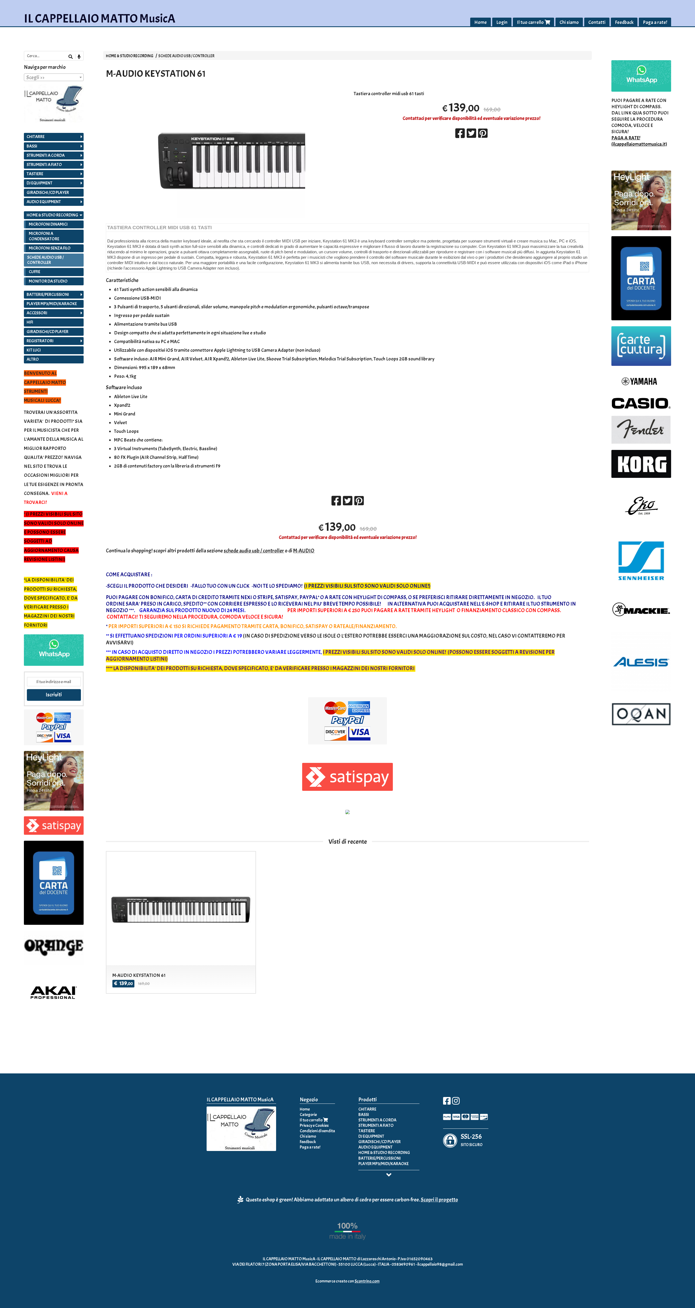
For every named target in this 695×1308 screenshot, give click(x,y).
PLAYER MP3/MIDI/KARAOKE (52, 303)
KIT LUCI (34, 350)
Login (501, 22)
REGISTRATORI (40, 341)
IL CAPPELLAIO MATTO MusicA (99, 18)
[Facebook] (447, 1102)
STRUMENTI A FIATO (44, 164)
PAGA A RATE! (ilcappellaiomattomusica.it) (639, 141)
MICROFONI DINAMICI (48, 224)
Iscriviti (54, 694)
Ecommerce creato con (347, 1281)
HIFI (30, 322)
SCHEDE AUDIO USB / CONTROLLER (186, 55)
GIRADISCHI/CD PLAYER (47, 331)
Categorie (308, 1114)
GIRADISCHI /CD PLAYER (48, 192)
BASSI (32, 146)
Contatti (596, 22)
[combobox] (54, 77)
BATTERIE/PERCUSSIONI (48, 294)
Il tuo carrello (531, 22)
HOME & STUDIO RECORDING (129, 55)
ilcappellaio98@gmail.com (440, 1264)
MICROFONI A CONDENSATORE (44, 236)
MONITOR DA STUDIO (48, 281)
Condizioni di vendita (317, 1131)
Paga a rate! (655, 22)
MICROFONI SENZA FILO (50, 248)
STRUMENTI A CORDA (46, 155)
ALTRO (33, 359)
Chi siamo (569, 22)
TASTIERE (35, 174)
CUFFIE (34, 271)
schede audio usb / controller (254, 550)
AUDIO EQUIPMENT (44, 201)
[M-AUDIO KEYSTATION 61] (223, 157)
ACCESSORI (37, 313)
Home (480, 22)
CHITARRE (36, 136)
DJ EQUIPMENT (39, 183)
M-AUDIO (303, 550)
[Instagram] (456, 1102)
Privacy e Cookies (314, 1125)
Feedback (624, 22)
